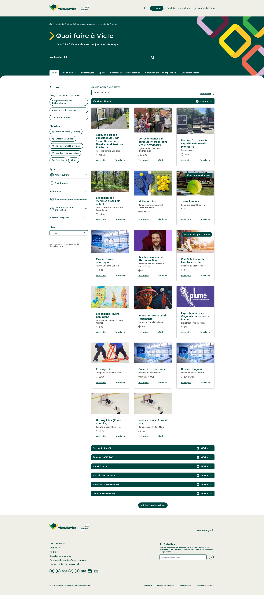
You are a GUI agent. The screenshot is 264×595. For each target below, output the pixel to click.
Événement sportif (190, 73)
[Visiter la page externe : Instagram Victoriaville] (70, 571)
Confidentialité (185, 585)
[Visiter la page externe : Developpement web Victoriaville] (96, 571)
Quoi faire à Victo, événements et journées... (76, 24)
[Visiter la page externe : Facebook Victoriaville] (52, 571)
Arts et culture (68, 73)
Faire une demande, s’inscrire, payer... (68, 560)
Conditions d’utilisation (205, 585)
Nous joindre (56, 543)
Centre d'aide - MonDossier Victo (66, 564)
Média (53, 552)
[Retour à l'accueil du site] (51, 24)
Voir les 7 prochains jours (153, 505)
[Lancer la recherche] (152, 58)
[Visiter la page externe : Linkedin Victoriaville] (77, 571)
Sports (102, 73)
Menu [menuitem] (158, 8)
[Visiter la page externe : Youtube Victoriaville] (83, 571)
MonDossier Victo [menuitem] (206, 8)
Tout (54, 73)
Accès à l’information (165, 585)
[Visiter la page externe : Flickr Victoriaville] (89, 571)
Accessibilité (147, 585)
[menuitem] (69, 8)
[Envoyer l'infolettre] (211, 557)
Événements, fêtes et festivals (125, 73)
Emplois (53, 548)
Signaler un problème (60, 556)
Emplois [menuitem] (171, 8)
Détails (118, 160)
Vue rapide (101, 160)
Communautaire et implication (160, 73)
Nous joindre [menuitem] (184, 8)
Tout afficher (205, 94)
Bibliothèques (87, 73)
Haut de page (204, 530)
